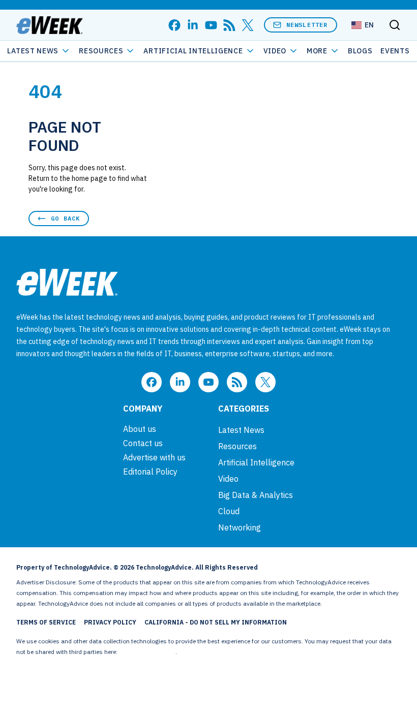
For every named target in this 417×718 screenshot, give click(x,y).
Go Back (65, 218)
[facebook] (174, 25)
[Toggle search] (395, 25)
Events (394, 50)
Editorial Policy (150, 471)
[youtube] (211, 25)
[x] (248, 25)
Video (275, 50)
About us (139, 429)
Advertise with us (154, 457)
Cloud (229, 511)
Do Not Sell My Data (147, 651)
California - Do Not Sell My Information (215, 622)
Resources (237, 446)
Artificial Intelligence (193, 50)
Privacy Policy (110, 622)
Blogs (360, 50)
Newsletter (307, 24)
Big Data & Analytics (255, 495)
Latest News (32, 50)
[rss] (229, 25)
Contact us (143, 443)
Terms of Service (46, 622)
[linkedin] (193, 25)
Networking (239, 527)
